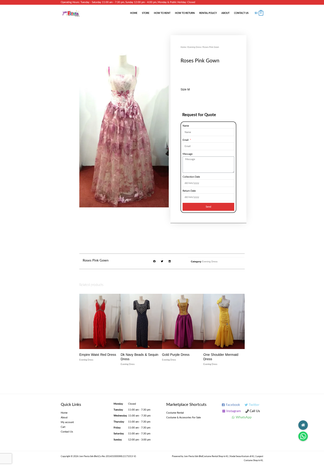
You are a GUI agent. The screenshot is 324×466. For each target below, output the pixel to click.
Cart (63, 427)
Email (186, 140)
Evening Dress (194, 47)
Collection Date (191, 177)
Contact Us (241, 13)
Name (186, 126)
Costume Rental (175, 413)
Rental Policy (208, 13)
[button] (303, 436)
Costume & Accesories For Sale (183, 417)
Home (133, 13)
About (225, 13)
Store (145, 13)
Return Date (189, 191)
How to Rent (162, 13)
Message (188, 154)
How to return (185, 13)
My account (67, 422)
